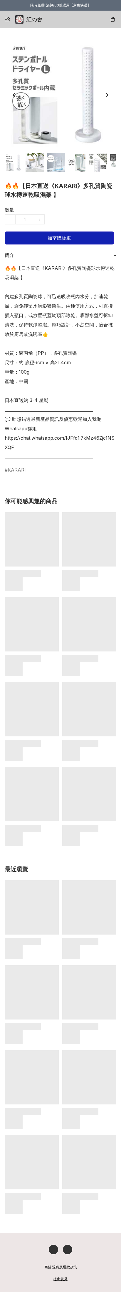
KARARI (17, 470)
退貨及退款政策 (64, 1267)
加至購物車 (59, 238)
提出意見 (60, 1279)
